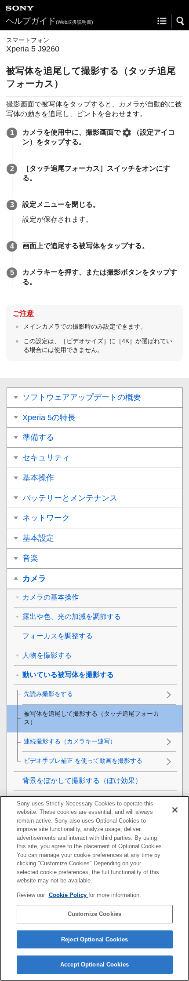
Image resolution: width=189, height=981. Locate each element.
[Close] (175, 810)
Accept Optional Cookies (94, 964)
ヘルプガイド (49, 21)
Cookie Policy (68, 895)
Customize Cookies (94, 914)
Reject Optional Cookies (94, 939)
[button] (180, 21)
